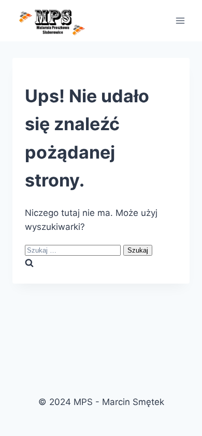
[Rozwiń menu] (180, 20)
